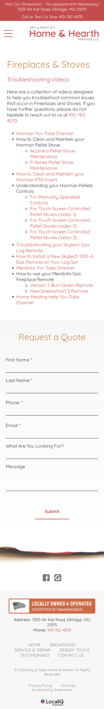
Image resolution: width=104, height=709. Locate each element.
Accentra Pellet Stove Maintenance (52, 153)
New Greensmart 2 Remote (59, 291)
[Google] (57, 578)
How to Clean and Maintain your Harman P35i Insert (50, 176)
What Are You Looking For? (35, 446)
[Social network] (46, 578)
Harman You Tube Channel (44, 133)
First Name (17, 360)
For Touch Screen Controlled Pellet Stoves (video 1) (60, 211)
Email (12, 425)
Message (15, 466)
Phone (12, 402)
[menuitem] (34, 644)
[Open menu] (8, 33)
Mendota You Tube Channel (45, 268)
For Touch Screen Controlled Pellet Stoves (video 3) (60, 234)
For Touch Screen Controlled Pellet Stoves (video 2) (60, 223)
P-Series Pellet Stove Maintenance (51, 165)
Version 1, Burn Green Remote (61, 285)
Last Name (17, 380)
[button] (52, 511)
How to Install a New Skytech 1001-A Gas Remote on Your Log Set (54, 259)
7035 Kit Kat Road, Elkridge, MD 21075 (52, 9)
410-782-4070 (71, 16)
